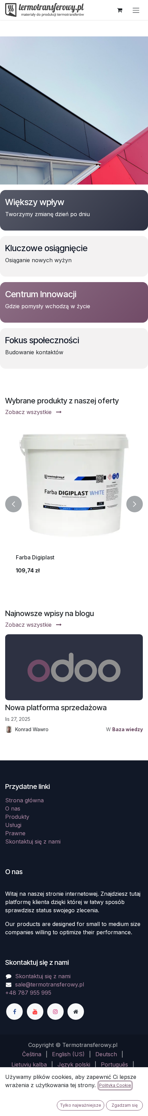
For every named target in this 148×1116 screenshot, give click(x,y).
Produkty (17, 816)
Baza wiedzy (127, 729)
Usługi (13, 825)
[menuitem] (31, 1054)
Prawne (15, 833)
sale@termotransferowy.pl (49, 984)
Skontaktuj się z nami (33, 841)
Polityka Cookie (115, 1085)
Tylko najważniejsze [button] (80, 1105)
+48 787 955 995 (28, 992)
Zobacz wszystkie (29, 412)
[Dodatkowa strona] (75, 1011)
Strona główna (24, 800)
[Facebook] (14, 1011)
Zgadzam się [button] (125, 1105)
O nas (12, 808)
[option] (74, 504)
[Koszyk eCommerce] (119, 10)
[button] (13, 504)
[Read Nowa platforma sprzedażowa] (74, 667)
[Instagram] (55, 1011)
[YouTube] (35, 1011)
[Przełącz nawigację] (136, 10)
